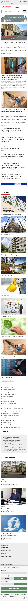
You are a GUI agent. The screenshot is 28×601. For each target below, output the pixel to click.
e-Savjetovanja (4, 554)
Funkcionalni (4, 576)
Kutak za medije (6, 483)
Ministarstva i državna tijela (7, 564)
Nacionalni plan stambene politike (11, 385)
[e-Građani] (7, 2)
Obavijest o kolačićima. (10, 596)
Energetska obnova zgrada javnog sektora (13, 411)
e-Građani (3, 553)
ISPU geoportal (4, 547)
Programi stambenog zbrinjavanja (10, 484)
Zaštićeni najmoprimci (8, 401)
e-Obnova (3, 551)
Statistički (4, 581)
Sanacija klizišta (7, 422)
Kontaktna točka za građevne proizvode (12, 413)
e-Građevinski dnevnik (6, 550)
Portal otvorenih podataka (7, 556)
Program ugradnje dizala (9, 392)
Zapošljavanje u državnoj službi (10, 486)
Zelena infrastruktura (8, 396)
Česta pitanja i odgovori (8, 539)
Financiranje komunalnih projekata (11, 427)
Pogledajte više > (5, 405)
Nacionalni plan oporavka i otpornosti (12, 399)
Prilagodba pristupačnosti (21, 2)
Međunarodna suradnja (8, 420)
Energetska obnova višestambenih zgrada (13, 408)
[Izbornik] (24, 11)
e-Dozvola (3, 548)
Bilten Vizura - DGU (7, 538)
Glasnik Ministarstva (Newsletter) (10, 535)
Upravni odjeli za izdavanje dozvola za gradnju (11, 562)
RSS (12, 3)
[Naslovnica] (7, 8)
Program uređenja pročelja (9, 394)
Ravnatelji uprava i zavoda (8, 511)
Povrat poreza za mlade (8, 387)
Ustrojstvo (5, 481)
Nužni (2, 570)
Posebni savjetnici (7, 513)
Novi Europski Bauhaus (8, 424)
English (25, 1)
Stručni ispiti (6, 418)
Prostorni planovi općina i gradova (11, 415)
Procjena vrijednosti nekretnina (10, 403)
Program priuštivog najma (9, 389)
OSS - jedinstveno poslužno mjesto (8, 557)
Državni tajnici (6, 510)
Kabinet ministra (6, 508)
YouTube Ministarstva (7, 536)
